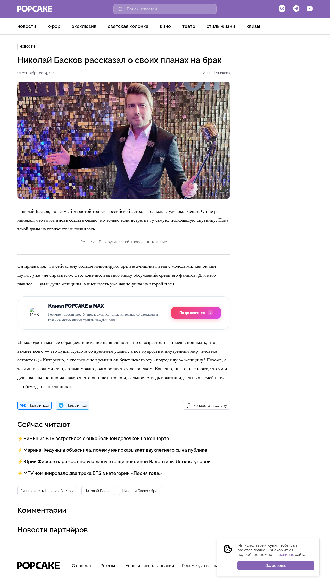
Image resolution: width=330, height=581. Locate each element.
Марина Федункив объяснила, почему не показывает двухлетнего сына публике (115, 450)
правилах (285, 554)
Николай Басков (98, 491)
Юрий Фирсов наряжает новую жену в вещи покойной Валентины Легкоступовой (117, 461)
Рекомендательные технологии (213, 565)
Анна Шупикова (216, 73)
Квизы (253, 26)
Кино (165, 26)
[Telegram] (296, 9)
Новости (26, 26)
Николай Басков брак (140, 491)
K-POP (53, 26)
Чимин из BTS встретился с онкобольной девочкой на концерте (96, 438)
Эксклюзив (84, 26)
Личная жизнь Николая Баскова (47, 491)
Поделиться (38, 405)
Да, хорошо (275, 565)
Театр (188, 26)
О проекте (82, 565)
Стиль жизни (221, 26)
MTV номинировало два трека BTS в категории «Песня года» (92, 473)
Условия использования (150, 565)
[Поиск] (120, 9)
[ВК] (282, 9)
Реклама (109, 565)
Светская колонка (128, 26)
